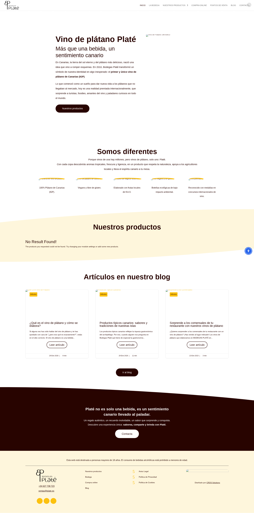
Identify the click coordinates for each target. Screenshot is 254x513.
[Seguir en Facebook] (53, 501)
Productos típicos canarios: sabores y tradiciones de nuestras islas (127, 324)
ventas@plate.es (46, 491)
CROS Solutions (213, 483)
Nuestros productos (72, 108)
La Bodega (154, 5)
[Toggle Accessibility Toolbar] (248, 251)
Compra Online (199, 5)
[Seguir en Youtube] (46, 501)
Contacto (244, 5)
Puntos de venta (218, 5)
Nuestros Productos (174, 5)
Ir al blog (127, 372)
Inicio (143, 5)
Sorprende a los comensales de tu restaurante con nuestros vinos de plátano (197, 324)
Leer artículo (56, 344)
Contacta (127, 433)
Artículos (33, 294)
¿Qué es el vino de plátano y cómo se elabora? (57, 324)
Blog (233, 5)
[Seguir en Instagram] (40, 501)
